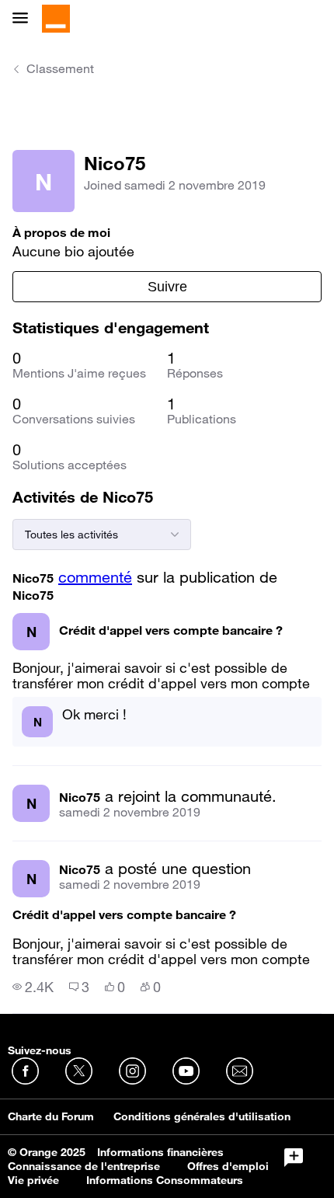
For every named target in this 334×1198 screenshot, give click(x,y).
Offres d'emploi (228, 1166)
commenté (95, 577)
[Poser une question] (293, 1157)
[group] (33, 986)
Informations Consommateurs (164, 1180)
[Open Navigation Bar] (24, 19)
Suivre (167, 286)
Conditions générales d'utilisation (202, 1116)
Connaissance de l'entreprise (84, 1166)
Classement (60, 68)
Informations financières (160, 1152)
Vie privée (33, 1180)
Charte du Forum (51, 1116)
